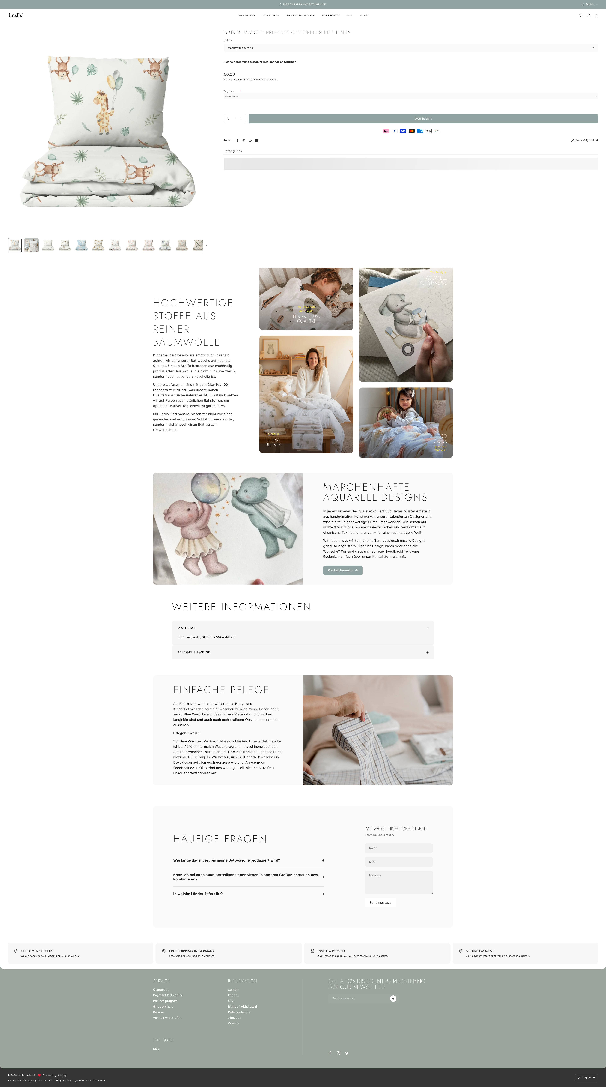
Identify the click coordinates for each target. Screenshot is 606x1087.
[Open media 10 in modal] (108, 132)
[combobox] (589, 4)
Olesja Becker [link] (273, 442)
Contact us (161, 989)
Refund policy (14, 1080)
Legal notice (79, 1080)
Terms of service (46, 1080)
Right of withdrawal (242, 1006)
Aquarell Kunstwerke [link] (433, 280)
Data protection (240, 1012)
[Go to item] (15, 245)
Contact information (96, 1080)
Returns (159, 1012)
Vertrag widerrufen (167, 1018)
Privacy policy (29, 1080)
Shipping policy (63, 1080)
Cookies (234, 1023)
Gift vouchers (163, 1006)
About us (234, 1018)
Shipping (245, 79)
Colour (228, 40)
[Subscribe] (393, 998)
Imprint (233, 995)
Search (233, 989)
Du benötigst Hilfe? (586, 140)
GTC (231, 1001)
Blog (156, 1049)
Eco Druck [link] (440, 438)
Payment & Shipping (168, 995)
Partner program (165, 1001)
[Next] (201, 140)
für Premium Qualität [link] (306, 319)
